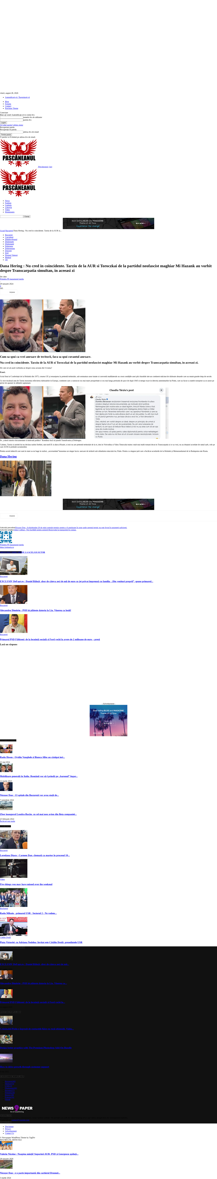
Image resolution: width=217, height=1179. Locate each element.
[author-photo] (6, 542)
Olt (6, 260)
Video (7, 210)
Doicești (8, 251)
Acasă (2, 231)
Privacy (8, 1129)
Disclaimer (9, 1126)
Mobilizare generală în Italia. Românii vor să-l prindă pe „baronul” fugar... (39, 776)
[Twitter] (33, 292)
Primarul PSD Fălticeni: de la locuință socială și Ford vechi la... (32, 1002)
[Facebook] (24, 292)
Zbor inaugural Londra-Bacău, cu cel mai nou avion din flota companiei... (38, 814)
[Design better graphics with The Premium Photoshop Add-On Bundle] (6, 1043)
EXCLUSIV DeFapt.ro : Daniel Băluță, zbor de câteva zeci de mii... (34, 964)
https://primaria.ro (7, 547)
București (9, 231)
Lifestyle (8, 207)
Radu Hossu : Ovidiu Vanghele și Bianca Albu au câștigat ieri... (32, 757)
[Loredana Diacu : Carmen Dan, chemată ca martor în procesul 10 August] (13, 848)
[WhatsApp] (51, 292)
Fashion (8, 203)
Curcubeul (9, 237)
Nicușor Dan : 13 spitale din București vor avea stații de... (29, 795)
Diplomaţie (9, 242)
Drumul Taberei (11, 255)
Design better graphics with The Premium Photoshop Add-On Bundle (36, 1047)
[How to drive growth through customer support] (6, 1062)
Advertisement (11, 1131)
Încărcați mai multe (7, 821)
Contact (8, 106)
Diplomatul (9, 244)
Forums (8, 104)
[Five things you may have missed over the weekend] (13, 877)
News (7, 201)
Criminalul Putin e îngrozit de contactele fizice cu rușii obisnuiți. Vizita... (37, 1028)
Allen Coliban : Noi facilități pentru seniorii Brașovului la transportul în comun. (45, 530)
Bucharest (4, 908)
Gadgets (8, 205)
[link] (8, 456)
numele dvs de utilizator (32, 117)
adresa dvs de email (31, 132)
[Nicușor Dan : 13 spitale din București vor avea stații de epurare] (6, 790)
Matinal (8, 257)
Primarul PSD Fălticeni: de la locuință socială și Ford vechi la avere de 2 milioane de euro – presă (50, 639)
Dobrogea (9, 246)
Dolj (7, 253)
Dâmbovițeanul (11, 239)
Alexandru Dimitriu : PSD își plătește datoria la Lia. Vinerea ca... (33, 983)
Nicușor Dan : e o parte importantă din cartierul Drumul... (30, 1173)
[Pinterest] (42, 292)
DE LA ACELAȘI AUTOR (33, 552)
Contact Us (9, 1133)
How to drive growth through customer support (24, 1066)
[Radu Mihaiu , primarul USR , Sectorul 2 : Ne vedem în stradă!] (13, 906)
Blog (7, 102)
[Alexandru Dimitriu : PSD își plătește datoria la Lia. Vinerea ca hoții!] (13, 603)
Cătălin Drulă (5, 937)
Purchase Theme (11, 108)
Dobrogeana (10, 248)
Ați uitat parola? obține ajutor (11, 125)
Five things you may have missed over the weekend (26, 884)
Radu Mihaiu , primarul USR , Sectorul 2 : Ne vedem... (28, 913)
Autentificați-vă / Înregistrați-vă (17, 97)
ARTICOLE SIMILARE (11, 552)
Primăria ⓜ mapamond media (12, 279)
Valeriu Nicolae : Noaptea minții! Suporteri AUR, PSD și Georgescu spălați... (39, 1154)
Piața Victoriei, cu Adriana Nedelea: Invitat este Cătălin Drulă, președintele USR (41, 942)
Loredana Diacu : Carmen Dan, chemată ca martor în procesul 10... (35, 855)
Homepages (9, 212)
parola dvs (27, 120)
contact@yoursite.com (20, 1120)
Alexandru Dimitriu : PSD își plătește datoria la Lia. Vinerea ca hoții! (35, 610)
